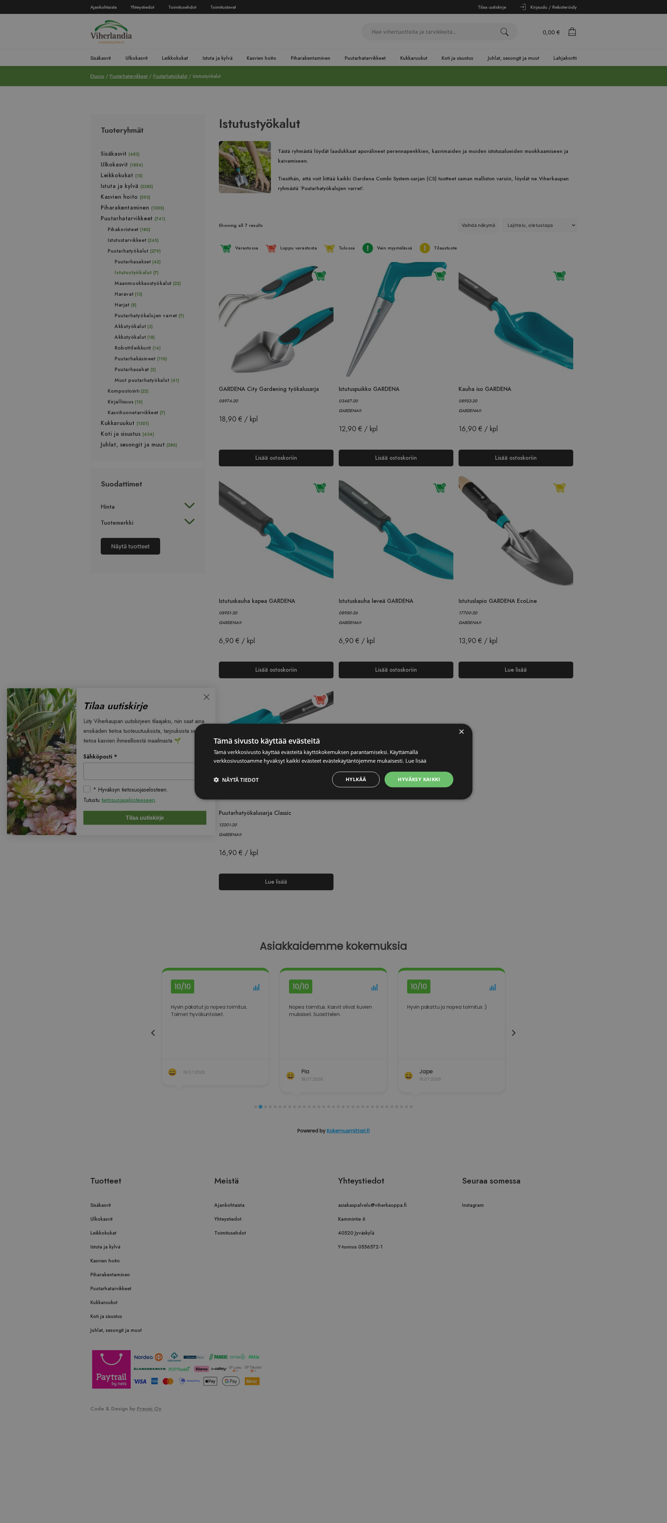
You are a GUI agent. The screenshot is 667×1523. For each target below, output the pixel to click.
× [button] (461, 731)
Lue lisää (415, 760)
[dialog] (333, 761)
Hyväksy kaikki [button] (419, 779)
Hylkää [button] (356, 779)
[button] (236, 779)
